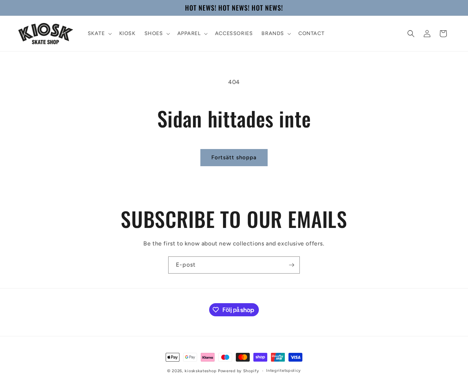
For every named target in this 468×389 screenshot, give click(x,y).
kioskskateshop (200, 371)
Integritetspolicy (283, 370)
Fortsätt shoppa (234, 157)
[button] (99, 33)
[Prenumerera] (291, 265)
